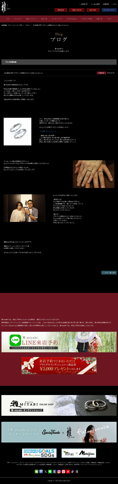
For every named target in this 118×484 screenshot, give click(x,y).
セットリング (30, 462)
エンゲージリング (40, 462)
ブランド (21, 462)
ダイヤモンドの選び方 (22, 464)
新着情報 (106, 4)
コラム (114, 4)
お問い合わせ (69, 464)
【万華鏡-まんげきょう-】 (48, 131)
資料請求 (60, 464)
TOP (8, 19)
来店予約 (76, 464)
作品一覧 (44, 19)
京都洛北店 (101, 462)
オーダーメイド (57, 19)
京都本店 (93, 462)
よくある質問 (95, 4)
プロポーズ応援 (86, 19)
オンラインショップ (96, 464)
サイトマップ (85, 464)
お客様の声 (84, 4)
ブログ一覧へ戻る (109, 272)
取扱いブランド (31, 19)
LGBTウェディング (73, 462)
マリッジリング (51, 462)
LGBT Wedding (72, 19)
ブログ (109, 19)
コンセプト (17, 19)
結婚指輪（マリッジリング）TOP (11, 25)
